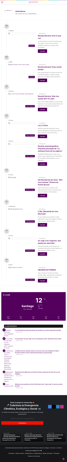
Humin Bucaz (20, 11)
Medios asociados (47, 453)
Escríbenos (12, 453)
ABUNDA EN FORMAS (47, 270)
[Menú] (2, 3)
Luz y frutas (43, 125)
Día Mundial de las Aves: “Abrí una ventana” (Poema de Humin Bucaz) (50, 182)
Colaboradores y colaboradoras (33, 453)
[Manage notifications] (63, 458)
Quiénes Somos (19, 453)
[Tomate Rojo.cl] (33, 2)
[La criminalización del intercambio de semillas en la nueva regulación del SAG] (9, 333)
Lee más (42, 51)
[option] (11, 435)
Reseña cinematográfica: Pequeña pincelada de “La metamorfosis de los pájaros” (50, 148)
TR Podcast (56, 453)
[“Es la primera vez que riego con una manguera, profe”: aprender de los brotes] (9, 343)
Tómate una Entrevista (34, 456)
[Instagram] (16, 16)
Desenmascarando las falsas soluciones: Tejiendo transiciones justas (33, 438)
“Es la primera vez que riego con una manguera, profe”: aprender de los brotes (38, 338)
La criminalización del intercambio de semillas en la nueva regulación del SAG (38, 330)
